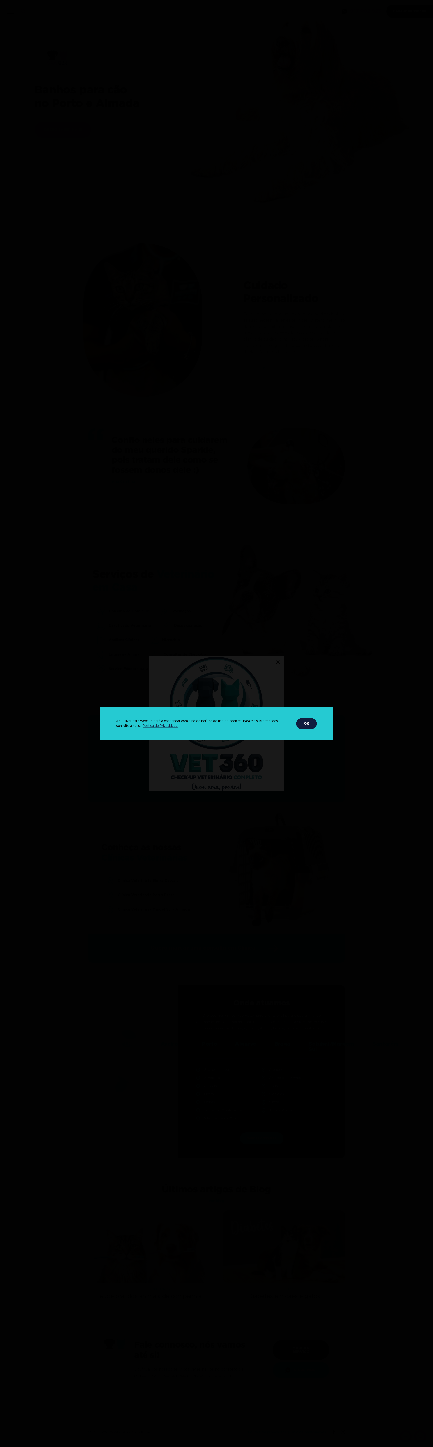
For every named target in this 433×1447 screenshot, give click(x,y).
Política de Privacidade (160, 725)
